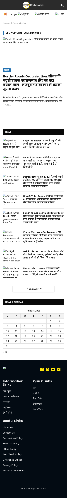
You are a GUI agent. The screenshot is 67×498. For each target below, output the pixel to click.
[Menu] (5, 5)
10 (7, 330)
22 (51, 336)
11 (16, 330)
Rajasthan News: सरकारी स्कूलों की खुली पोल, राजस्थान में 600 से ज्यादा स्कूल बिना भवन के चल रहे (42, 143)
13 (33, 330)
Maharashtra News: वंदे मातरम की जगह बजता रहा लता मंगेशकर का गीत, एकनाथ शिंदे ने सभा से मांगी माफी (42, 271)
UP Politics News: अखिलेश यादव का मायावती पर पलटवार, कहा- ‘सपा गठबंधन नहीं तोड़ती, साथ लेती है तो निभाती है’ (42, 162)
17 (7, 336)
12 (25, 330)
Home (6, 23)
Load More (32, 289)
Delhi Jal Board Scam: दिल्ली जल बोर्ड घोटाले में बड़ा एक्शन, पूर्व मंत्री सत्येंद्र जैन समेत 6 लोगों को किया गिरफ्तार (43, 254)
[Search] (62, 5)
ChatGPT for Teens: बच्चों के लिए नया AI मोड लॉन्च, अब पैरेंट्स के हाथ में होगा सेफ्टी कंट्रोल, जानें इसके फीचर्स (43, 199)
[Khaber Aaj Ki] (33, 5)
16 (59, 330)
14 (42, 330)
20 (33, 336)
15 (51, 330)
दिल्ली (6, 70)
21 (42, 336)
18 (16, 336)
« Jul (5, 351)
